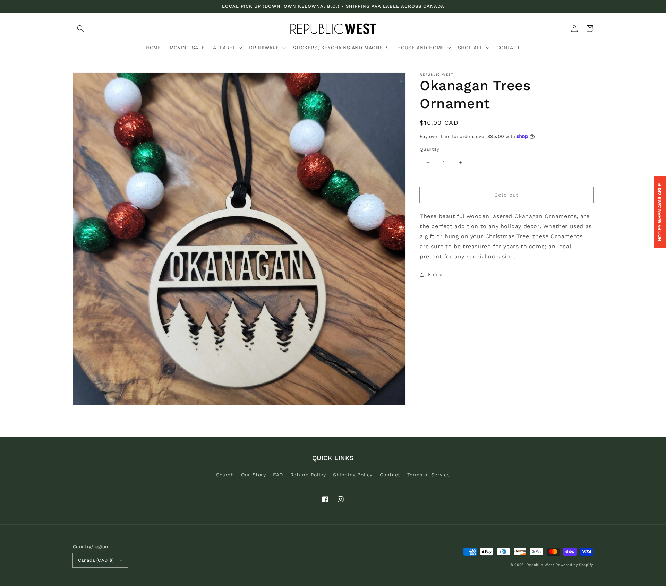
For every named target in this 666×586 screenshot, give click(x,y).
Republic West (540, 565)
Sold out (506, 195)
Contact (390, 474)
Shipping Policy (353, 474)
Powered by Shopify (574, 565)
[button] (80, 28)
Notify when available (660, 212)
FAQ (278, 474)
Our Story (253, 474)
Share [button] (435, 274)
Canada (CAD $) (96, 560)
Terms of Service (428, 474)
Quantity (429, 149)
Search (225, 474)
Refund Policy (308, 474)
